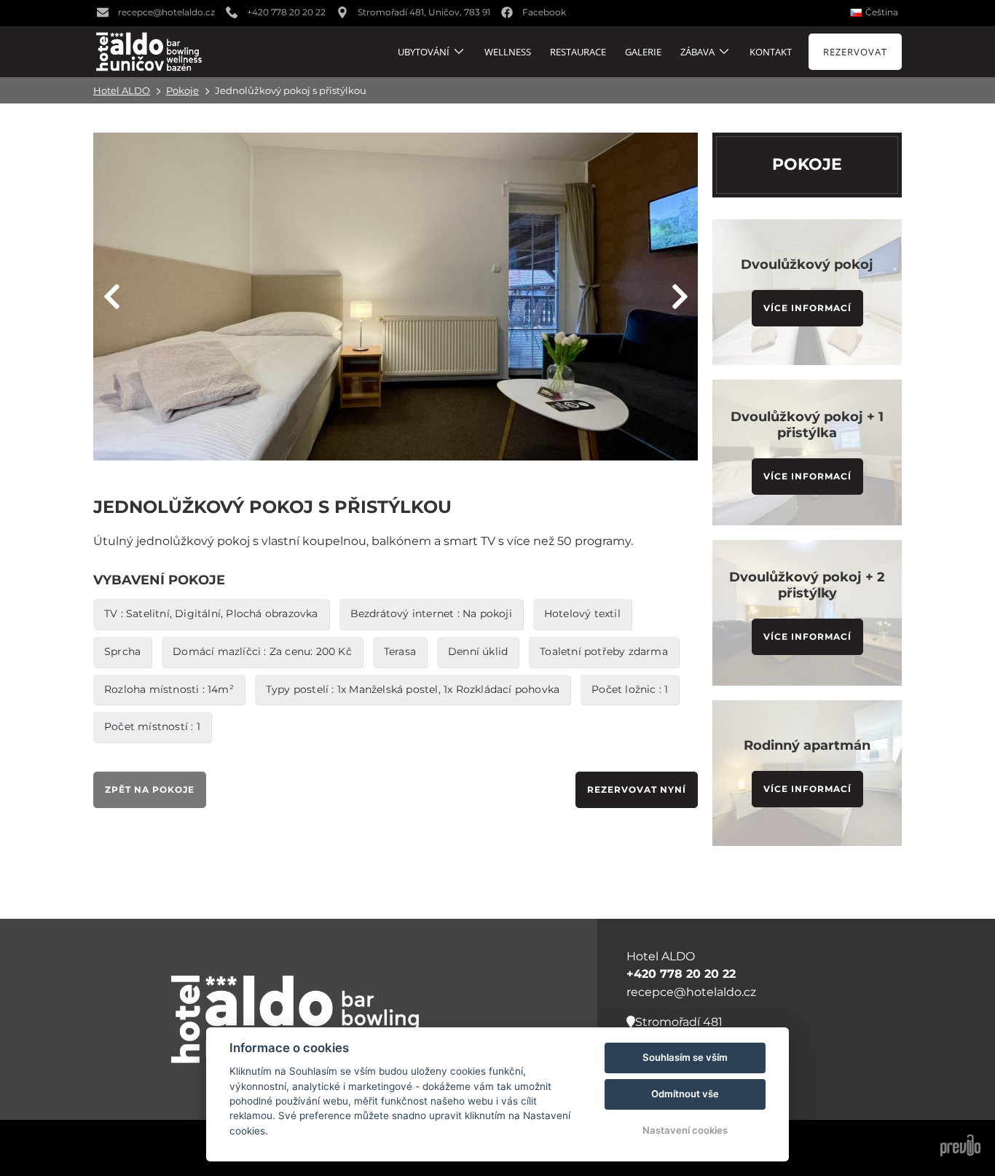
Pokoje (182, 90)
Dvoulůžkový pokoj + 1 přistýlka (807, 425)
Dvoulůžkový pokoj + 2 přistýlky (807, 585)
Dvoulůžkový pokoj (807, 264)
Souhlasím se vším (685, 1057)
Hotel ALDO (121, 90)
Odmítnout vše (685, 1093)
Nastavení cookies (685, 1130)
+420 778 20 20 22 (681, 974)
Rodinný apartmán (807, 745)
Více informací (807, 307)
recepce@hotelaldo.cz (691, 992)
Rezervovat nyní (636, 789)
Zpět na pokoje (149, 789)
